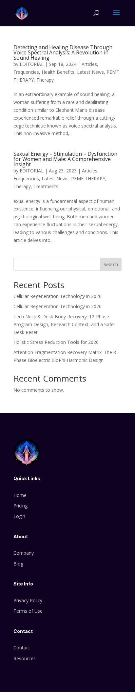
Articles (89, 64)
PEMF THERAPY (88, 178)
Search (111, 264)
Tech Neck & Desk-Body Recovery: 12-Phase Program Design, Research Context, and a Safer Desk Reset (64, 324)
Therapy (45, 80)
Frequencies (26, 72)
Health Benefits (58, 72)
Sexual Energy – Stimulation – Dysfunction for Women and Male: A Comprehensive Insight (65, 159)
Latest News (90, 72)
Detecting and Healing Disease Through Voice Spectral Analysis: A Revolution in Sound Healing (62, 52)
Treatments (45, 186)
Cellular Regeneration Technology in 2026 (57, 296)
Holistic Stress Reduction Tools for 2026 (56, 342)
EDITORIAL (32, 64)
